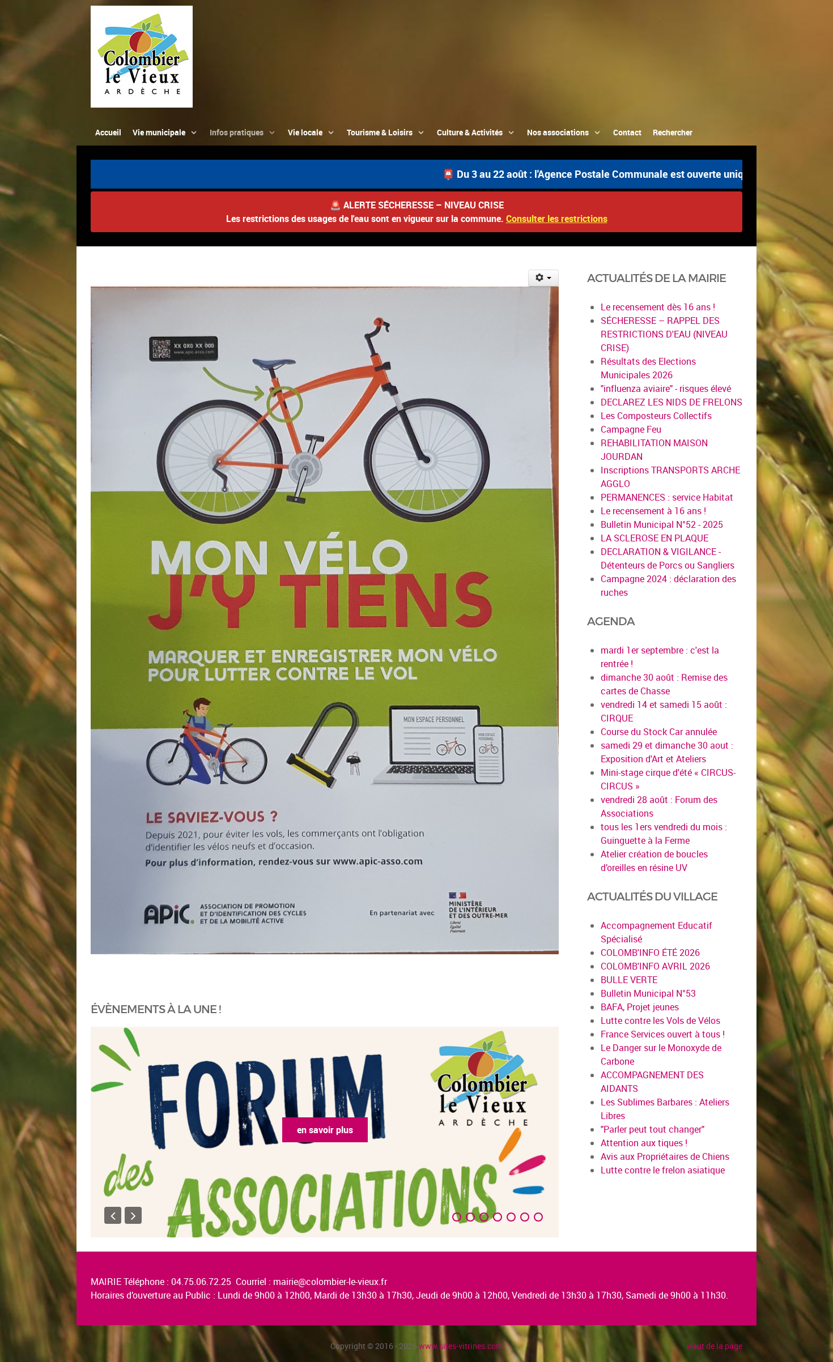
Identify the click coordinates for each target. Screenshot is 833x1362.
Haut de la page (714, 1345)
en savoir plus (325, 1130)
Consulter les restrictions (556, 218)
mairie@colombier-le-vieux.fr (330, 1281)
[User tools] (543, 278)
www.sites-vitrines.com (461, 1345)
